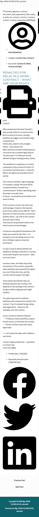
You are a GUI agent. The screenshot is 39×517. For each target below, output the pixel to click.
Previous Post (19, 480)
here (13, 348)
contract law (21, 58)
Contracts (30, 58)
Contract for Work (24, 63)
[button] (19, 103)
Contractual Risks (15, 66)
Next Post (19, 487)
